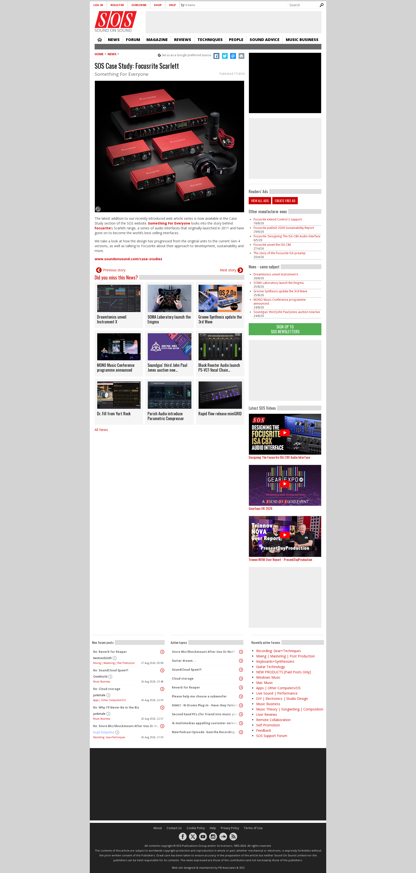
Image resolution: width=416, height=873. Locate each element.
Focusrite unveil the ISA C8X (272, 245)
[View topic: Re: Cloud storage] (162, 689)
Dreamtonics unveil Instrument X (276, 274)
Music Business (302, 39)
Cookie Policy (196, 828)
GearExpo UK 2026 (260, 508)
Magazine (157, 39)
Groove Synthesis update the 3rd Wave (280, 291)
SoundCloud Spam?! (187, 670)
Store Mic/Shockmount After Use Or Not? (203, 652)
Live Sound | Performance (277, 693)
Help (172, 5)
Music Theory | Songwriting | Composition (289, 709)
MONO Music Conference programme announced (280, 302)
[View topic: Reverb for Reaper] (241, 687)
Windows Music (268, 677)
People (236, 39)
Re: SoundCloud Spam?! (110, 670)
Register (117, 5)
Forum (133, 39)
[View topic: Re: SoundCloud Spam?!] (162, 670)
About (157, 828)
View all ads (260, 200)
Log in (98, 5)
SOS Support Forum (271, 735)
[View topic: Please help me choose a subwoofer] (241, 696)
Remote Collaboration (273, 719)
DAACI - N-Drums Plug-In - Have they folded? (205, 705)
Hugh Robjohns (103, 732)
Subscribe (138, 5)
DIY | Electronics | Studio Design (282, 698)
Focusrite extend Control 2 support (278, 219)
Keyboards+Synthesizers (275, 661)
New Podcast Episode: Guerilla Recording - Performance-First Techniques (206, 732)
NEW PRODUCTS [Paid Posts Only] (283, 672)
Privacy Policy (230, 828)
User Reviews (266, 714)
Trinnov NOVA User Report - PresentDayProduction (280, 559)
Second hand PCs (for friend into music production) (206, 714)
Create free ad (285, 200)
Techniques (210, 39)
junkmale (99, 695)
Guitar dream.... (184, 661)
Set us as (186, 55)
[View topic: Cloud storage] (241, 678)
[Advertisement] (285, 370)
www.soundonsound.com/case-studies (128, 259)
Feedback (263, 730)
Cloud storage (183, 678)
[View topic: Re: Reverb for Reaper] (162, 652)
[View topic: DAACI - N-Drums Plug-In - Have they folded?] (241, 705)
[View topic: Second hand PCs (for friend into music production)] (241, 714)
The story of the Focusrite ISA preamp (280, 253)
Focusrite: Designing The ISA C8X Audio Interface (287, 236)
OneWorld (100, 677)
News (114, 39)
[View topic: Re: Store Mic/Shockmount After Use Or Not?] (162, 726)
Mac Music (264, 682)
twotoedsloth (102, 658)
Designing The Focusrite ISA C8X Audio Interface (279, 457)
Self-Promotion (268, 725)
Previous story (114, 270)
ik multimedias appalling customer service (205, 723)
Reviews (182, 39)
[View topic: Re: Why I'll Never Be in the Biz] (162, 707)
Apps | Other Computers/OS (109, 700)
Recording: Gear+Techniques (109, 737)
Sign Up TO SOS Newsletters (285, 329)
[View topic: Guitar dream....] (241, 661)
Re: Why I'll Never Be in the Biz (116, 707)
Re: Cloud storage (106, 689)
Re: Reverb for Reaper (110, 652)
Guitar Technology (270, 666)
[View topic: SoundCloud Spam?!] (241, 670)
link (119, 305)
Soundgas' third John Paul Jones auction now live (287, 312)
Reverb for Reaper (186, 687)
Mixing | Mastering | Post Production (114, 663)
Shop (158, 5)
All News (101, 429)
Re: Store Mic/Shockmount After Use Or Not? (127, 726)
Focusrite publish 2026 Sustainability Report (284, 228)
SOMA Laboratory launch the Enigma (279, 283)
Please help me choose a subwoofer (199, 696)
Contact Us (174, 828)
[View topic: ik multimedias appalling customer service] (241, 723)
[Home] (116, 19)
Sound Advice (265, 39)
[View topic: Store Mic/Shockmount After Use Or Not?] (241, 652)
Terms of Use (253, 828)
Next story (228, 270)
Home (99, 39)
